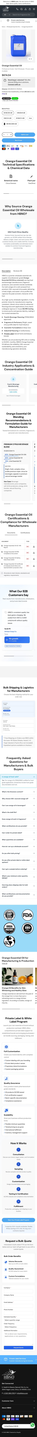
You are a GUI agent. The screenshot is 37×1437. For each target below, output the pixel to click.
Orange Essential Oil (27, 26)
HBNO (7, 1432)
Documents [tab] (11, 533)
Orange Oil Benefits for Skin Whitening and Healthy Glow (14, 989)
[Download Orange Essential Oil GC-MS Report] (34, 546)
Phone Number (8, 1309)
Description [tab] (6, 271)
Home (3, 26)
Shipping (4, 89)
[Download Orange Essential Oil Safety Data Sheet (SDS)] (34, 559)
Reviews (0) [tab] (17, 271)
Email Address (9, 1302)
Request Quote (18, 1347)
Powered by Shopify (15, 1432)
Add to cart (24, 134)
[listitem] (18, 781)
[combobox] (18, 15)
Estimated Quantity (10, 1317)
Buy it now (18, 140)
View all (4, 963)
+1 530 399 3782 (9, 1393)
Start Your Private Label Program (18, 1220)
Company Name (9, 1295)
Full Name (7, 1288)
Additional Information (10, 1330)
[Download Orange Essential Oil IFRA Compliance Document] (34, 553)
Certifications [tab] (25, 533)
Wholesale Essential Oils (13, 26)
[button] (30, 9)
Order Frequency (9, 1323)
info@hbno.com (22, 1393)
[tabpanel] (18, 312)
